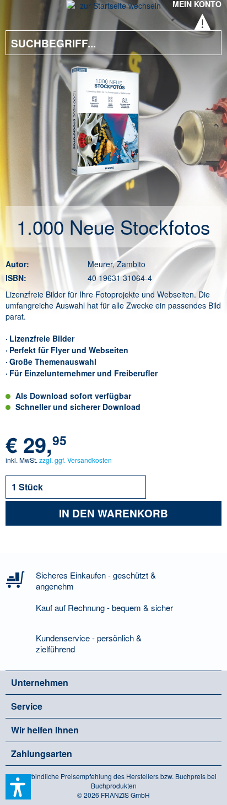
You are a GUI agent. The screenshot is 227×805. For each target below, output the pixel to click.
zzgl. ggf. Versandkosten (75, 459)
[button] (18, 786)
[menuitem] (21, 11)
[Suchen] (205, 42)
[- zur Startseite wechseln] (113, 9)
